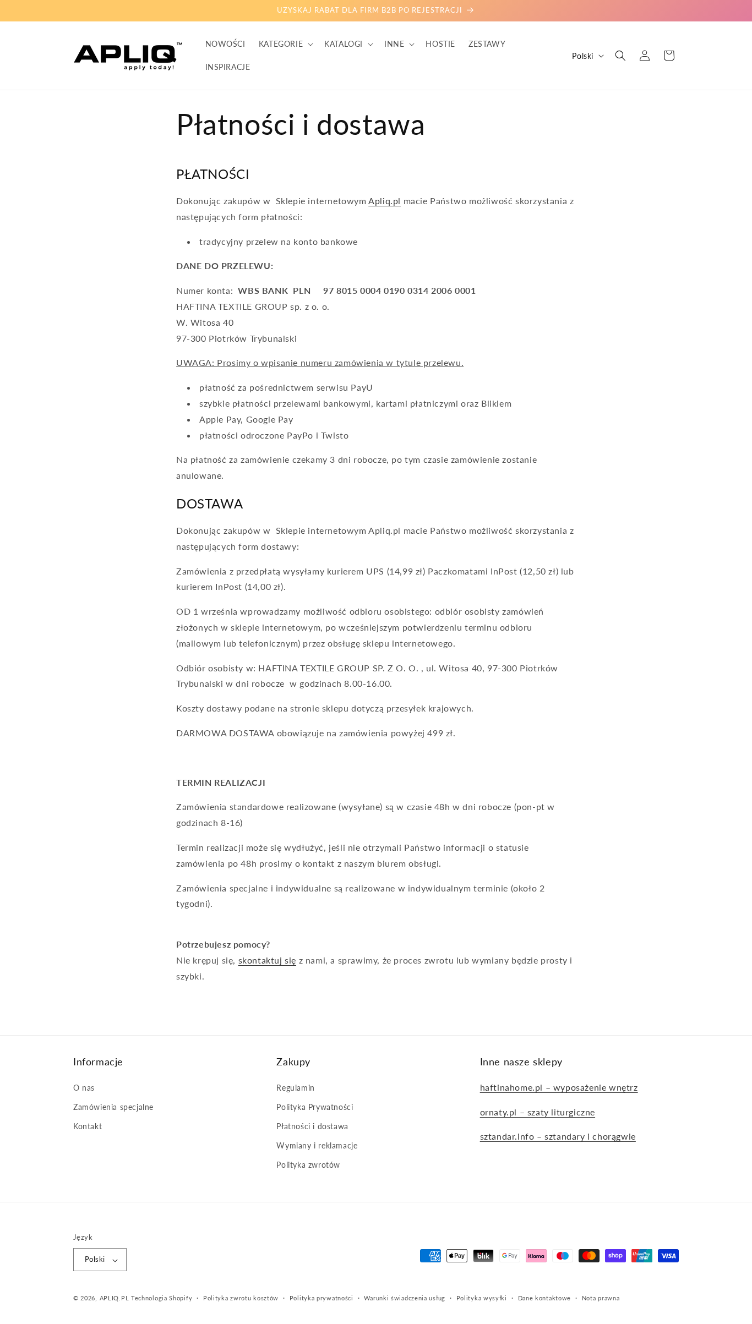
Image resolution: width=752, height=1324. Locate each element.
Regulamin (295, 1087)
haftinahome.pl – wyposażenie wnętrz (559, 1086)
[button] (285, 44)
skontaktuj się (267, 960)
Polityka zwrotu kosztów (241, 1297)
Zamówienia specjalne (113, 1106)
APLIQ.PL (115, 1298)
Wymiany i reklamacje (316, 1145)
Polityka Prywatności (314, 1106)
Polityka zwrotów (308, 1164)
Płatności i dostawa (312, 1126)
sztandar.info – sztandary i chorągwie (558, 1136)
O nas (84, 1087)
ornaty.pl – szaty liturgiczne (537, 1111)
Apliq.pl (384, 200)
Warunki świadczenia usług (404, 1297)
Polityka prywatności (321, 1297)
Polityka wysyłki (481, 1297)
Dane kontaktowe (544, 1297)
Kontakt (87, 1126)
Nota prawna (601, 1297)
